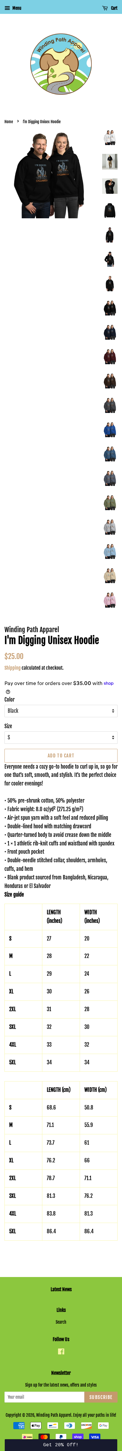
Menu (16, 8)
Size (8, 726)
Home (8, 121)
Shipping (12, 668)
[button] (61, 1445)
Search (61, 1322)
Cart (114, 8)
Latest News (61, 1289)
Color (9, 700)
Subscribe (101, 1397)
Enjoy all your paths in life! (94, 1415)
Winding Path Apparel (53, 1415)
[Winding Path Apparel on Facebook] (61, 1352)
